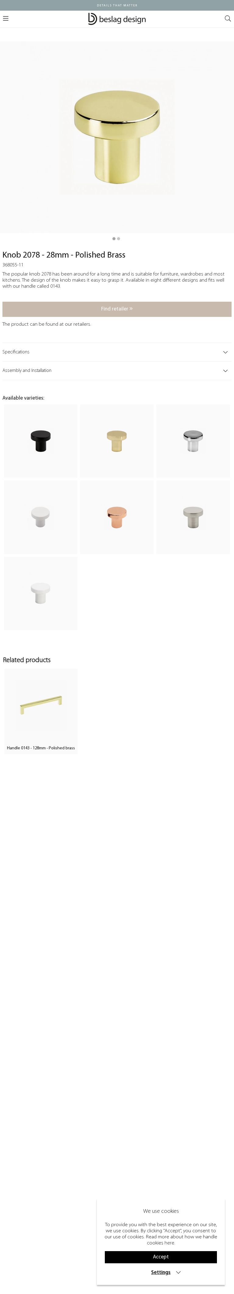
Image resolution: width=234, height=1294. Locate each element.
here (169, 1243)
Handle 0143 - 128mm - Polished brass (41, 748)
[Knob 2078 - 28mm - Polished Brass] (113, 238)
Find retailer (115, 309)
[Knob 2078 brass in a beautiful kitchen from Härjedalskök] (118, 238)
